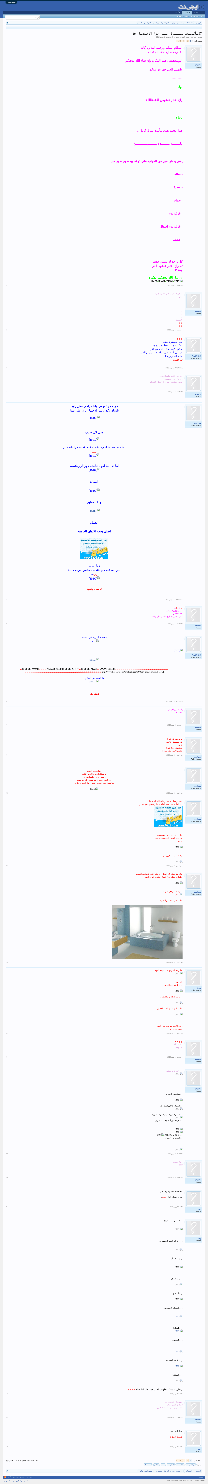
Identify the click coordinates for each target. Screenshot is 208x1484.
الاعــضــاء (180, 1465)
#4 (6, 391)
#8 (6, 725)
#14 (7, 1057)
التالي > (178, 41)
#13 (7, 1033)
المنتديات (187, 12)
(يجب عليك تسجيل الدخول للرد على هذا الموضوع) (22, 1460)
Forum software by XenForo (184, 1481)
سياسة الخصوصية (9, 1481)
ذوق (162, 1465)
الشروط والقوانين (22, 1481)
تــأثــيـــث (170, 1465)
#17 (7, 1207)
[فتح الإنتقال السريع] (7, 23)
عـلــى (156, 1465)
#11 (7, 866)
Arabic (201, 1477)
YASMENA (196, 356)
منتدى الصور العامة (187, 37)
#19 (7, 1417)
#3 (6, 368)
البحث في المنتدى (197, 16)
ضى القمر (197, 757)
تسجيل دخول (11, 2)
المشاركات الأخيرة (182, 16)
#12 (7, 962)
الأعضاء (177, 12)
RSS (5, 1477)
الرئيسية (196, 12)
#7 (6, 701)
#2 (6, 330)
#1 (6, 285)
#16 (7, 1177)
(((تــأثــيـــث (191, 1465)
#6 (6, 623)
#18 (7, 1393)
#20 (7, 1446)
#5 (6, 599)
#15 (7, 1154)
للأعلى (10, 1477)
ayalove (172, 37)
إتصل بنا (29, 1477)
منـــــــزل (148, 1465)
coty (199, 1209)
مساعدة (22, 1477)
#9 (6, 755)
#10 (7, 793)
